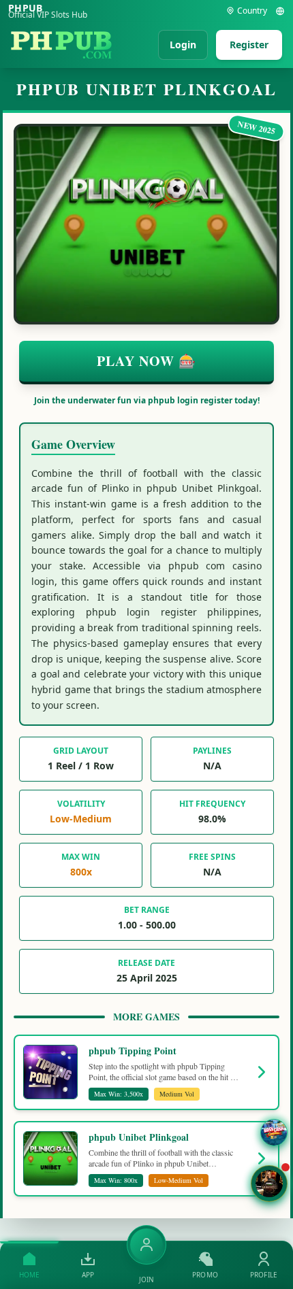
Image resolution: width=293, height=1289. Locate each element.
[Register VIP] (146, 1244)
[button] (269, 1183)
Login (183, 44)
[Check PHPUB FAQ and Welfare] (274, 1132)
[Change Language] (280, 11)
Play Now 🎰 (146, 361)
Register (249, 44)
